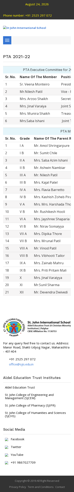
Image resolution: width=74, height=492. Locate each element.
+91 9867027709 (22, 462)
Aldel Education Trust (20, 387)
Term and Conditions (41, 487)
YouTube (15, 455)
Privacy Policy (17, 487)
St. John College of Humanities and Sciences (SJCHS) (35, 414)
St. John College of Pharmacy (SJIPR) (30, 405)
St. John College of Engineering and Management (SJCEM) (29, 396)
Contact (60, 487)
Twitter (14, 447)
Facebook (16, 439)
